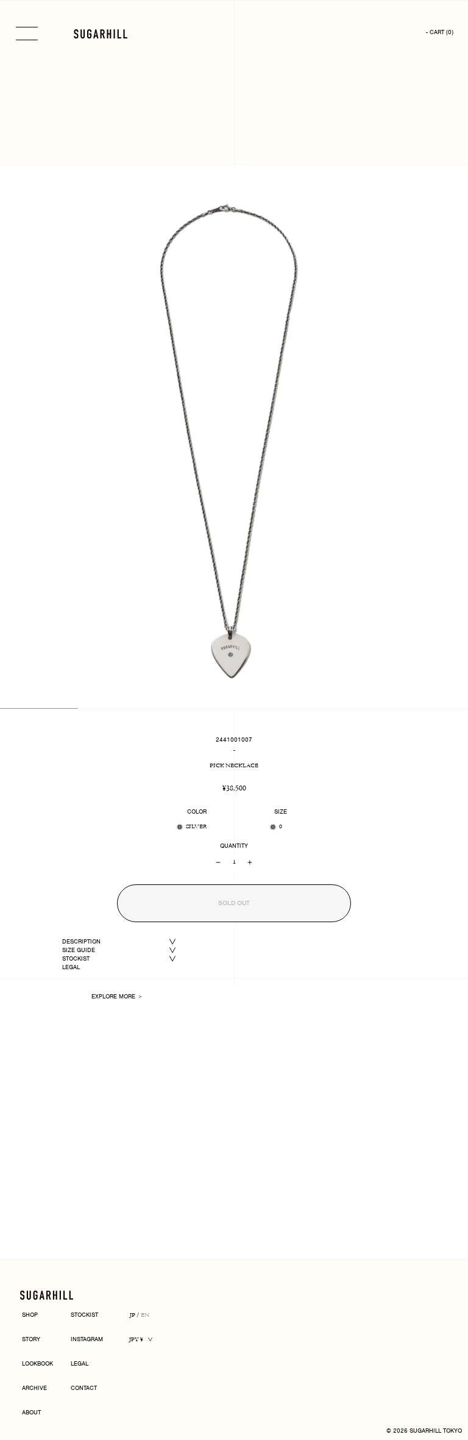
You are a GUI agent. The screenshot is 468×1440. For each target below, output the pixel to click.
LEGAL (71, 967)
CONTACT (84, 1388)
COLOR (197, 811)
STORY (31, 1339)
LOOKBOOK (37, 1364)
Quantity (234, 846)
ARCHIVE (34, 1388)
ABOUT (31, 1413)
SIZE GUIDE (78, 950)
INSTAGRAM (87, 1339)
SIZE (280, 811)
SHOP (30, 1315)
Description (81, 941)
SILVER (196, 827)
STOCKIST (76, 958)
